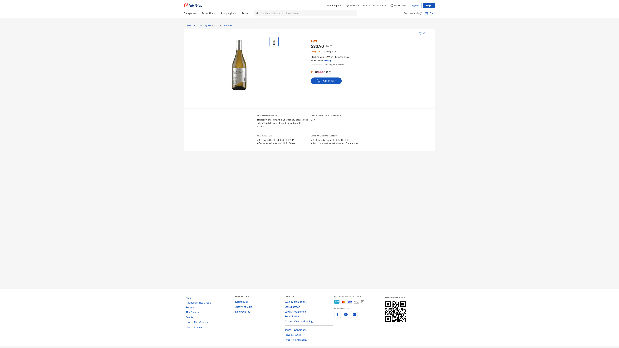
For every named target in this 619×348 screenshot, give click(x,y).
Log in (429, 5)
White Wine (227, 26)
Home (188, 26)
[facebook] (337, 316)
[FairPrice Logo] (193, 5)
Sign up (415, 5)
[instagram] (354, 316)
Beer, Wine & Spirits (202, 26)
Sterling (327, 60)
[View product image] (274, 41)
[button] (420, 13)
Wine (216, 26)
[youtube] (346, 316)
